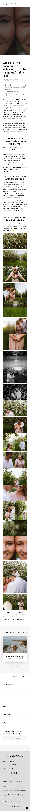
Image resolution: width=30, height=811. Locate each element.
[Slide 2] (15, 666)
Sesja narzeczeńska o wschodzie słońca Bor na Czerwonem (14, 615)
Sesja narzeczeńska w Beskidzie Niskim (15, 95)
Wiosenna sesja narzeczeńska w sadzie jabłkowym (14, 88)
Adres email (7, 714)
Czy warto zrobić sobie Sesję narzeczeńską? (12, 92)
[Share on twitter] (9, 677)
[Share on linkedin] (15, 677)
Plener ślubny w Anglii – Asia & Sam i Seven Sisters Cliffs (15, 657)
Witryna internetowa (9, 723)
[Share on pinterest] (13, 677)
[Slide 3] (17, 666)
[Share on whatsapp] (17, 677)
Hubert (15, 80)
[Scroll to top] (27, 808)
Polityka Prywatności (9, 768)
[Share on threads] (11, 676)
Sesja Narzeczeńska (14, 79)
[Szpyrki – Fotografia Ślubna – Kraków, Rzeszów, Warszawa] (9, 3)
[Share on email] (23, 677)
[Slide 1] (12, 666)
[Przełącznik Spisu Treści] (24, 85)
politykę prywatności (14, 801)
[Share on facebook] (7, 677)
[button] (26, 3)
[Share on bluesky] (19, 676)
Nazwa (5, 706)
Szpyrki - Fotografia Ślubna (15, 756)
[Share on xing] (21, 677)
